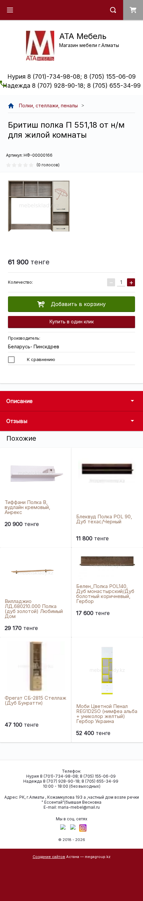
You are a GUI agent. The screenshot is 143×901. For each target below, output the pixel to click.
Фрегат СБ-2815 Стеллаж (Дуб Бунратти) (35, 700)
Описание (19, 401)
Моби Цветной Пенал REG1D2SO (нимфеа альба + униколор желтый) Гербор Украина (106, 713)
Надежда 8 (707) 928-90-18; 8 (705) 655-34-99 (72, 85)
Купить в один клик (72, 321)
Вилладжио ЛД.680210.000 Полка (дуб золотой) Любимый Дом (34, 608)
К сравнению (40, 359)
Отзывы (16, 421)
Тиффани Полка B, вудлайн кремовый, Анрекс (27, 507)
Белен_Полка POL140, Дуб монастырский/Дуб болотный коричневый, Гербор (105, 593)
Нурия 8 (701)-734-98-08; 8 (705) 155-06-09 (71, 76)
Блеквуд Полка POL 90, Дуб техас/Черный (104, 519)
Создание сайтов (49, 856)
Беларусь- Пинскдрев (33, 346)
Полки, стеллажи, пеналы (48, 105)
